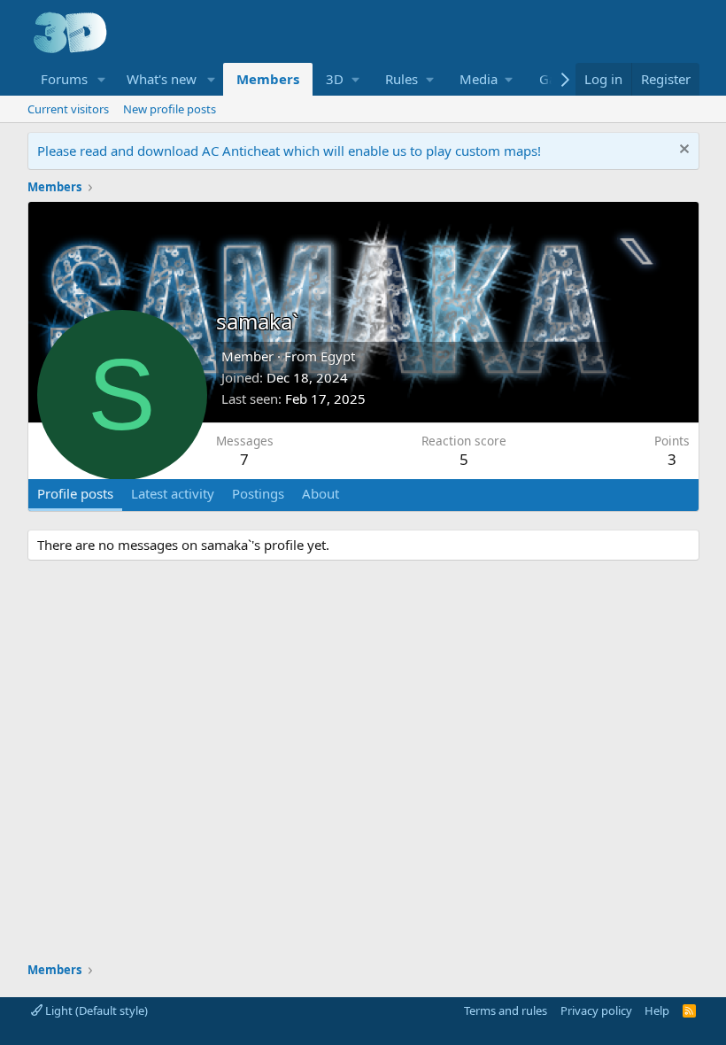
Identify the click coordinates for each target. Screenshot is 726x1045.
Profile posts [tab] (75, 493)
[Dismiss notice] (682, 151)
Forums (64, 79)
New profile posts (169, 109)
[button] (101, 79)
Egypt (338, 356)
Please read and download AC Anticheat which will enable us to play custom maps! (289, 150)
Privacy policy (596, 1010)
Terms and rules (505, 1010)
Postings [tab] (258, 493)
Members (267, 79)
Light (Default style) (95, 1010)
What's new (162, 79)
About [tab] (320, 493)
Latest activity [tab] (172, 493)
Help (657, 1010)
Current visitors (68, 109)
